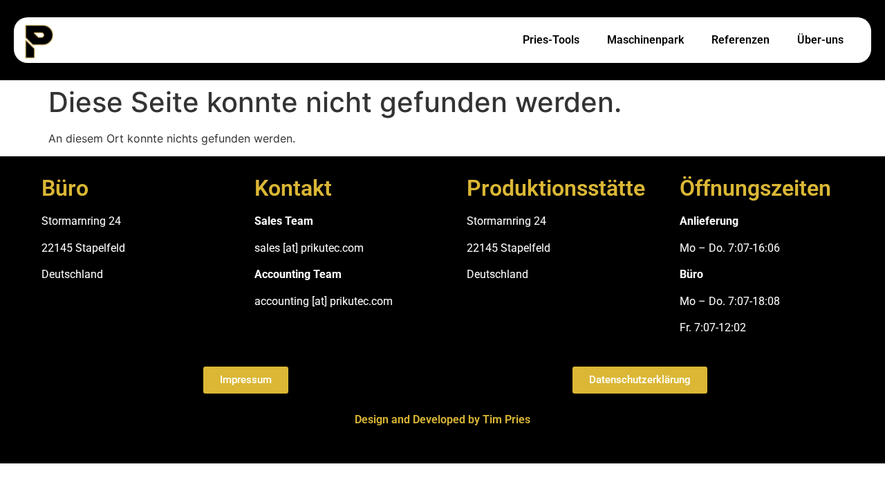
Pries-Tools (551, 39)
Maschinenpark (645, 39)
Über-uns (820, 39)
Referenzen (740, 39)
